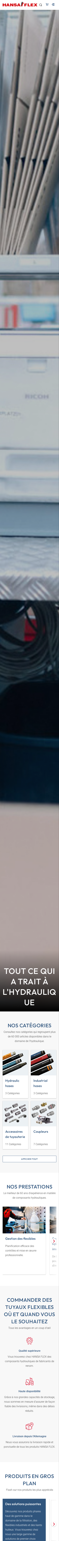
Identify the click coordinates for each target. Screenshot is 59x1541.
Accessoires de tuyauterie (15, 1134)
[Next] (53, 1241)
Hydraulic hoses (12, 1083)
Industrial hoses (40, 1083)
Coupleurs (40, 1131)
